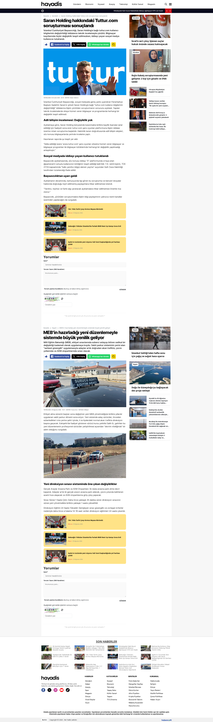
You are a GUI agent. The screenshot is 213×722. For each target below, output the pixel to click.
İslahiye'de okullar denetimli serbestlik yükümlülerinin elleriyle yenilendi (158, 412)
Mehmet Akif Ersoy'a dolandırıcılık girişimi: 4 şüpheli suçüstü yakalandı (159, 115)
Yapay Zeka (111, 690)
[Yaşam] (150, 338)
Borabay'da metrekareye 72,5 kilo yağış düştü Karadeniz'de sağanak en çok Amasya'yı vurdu (158, 423)
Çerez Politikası (156, 696)
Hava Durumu (134, 706)
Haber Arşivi (155, 699)
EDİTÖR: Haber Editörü (71, 98)
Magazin (88, 693)
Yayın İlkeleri (155, 690)
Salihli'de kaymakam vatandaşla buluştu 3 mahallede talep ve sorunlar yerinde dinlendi (158, 435)
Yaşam (54, 328)
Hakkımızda (155, 681)
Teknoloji (110, 687)
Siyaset (110, 681)
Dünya (87, 696)
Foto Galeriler (134, 681)
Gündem (55, 16)
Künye (152, 687)
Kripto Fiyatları (135, 696)
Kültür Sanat (112, 693)
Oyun (87, 702)
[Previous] (166, 11)
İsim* (46, 261)
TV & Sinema (112, 699)
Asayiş (87, 687)
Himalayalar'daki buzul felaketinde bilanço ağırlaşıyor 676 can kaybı (69, 11)
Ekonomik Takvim (135, 699)
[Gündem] (150, 26)
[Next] (170, 11)
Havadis (46, 16)
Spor (87, 690)
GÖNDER (122, 289)
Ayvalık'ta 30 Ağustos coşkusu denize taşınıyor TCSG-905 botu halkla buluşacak (158, 400)
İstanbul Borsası (135, 687)
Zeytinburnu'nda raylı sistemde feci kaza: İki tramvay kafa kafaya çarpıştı (157, 126)
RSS (45, 720)
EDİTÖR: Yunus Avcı (72, 410)
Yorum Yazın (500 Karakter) (54, 269)
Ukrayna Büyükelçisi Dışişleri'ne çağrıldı (157, 90)
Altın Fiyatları (134, 693)
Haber (87, 684)
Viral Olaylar (90, 699)
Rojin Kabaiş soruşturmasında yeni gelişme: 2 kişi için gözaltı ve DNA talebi (150, 78)
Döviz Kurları (134, 690)
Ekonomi (110, 684)
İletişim (153, 684)
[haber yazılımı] (167, 720)
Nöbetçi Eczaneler (136, 702)
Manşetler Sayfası (136, 684)
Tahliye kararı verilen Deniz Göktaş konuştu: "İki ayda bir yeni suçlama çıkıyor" (159, 103)
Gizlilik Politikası (156, 693)
